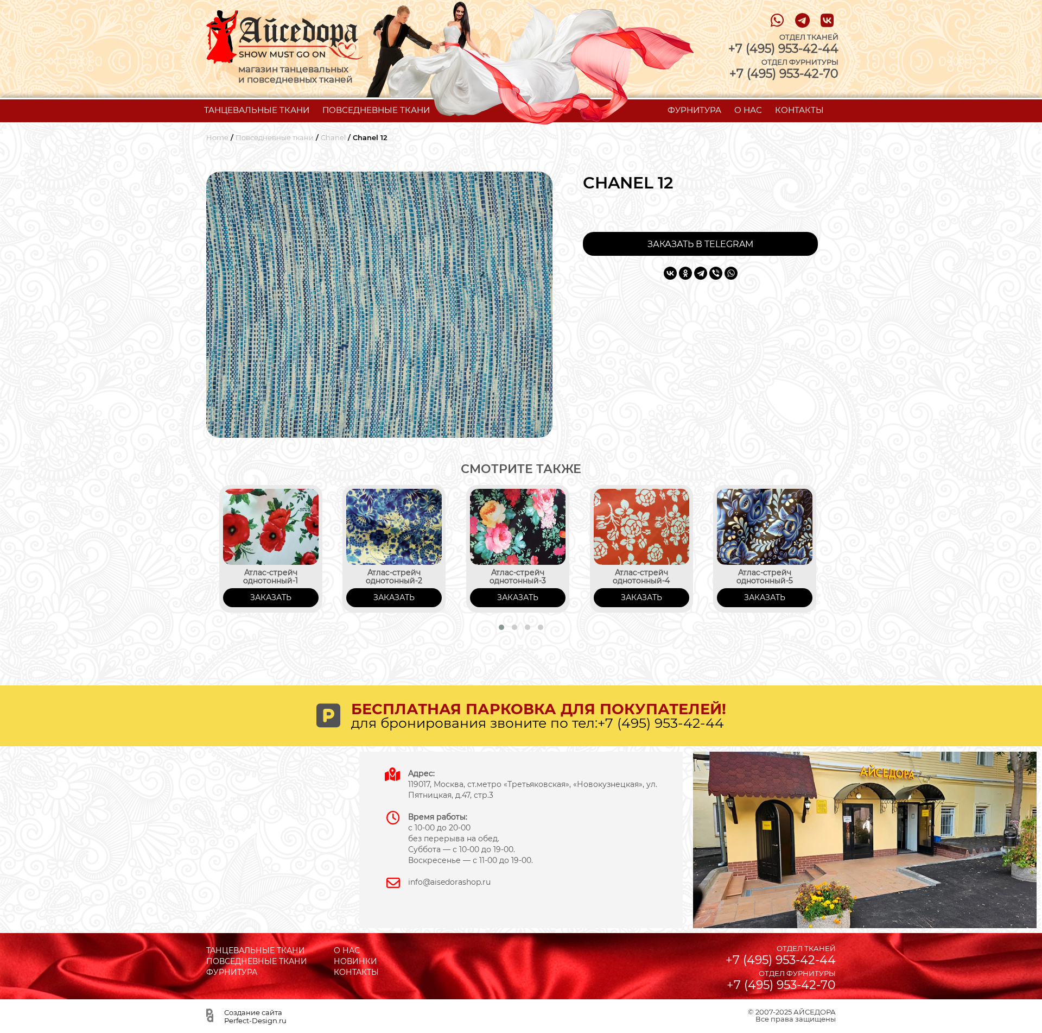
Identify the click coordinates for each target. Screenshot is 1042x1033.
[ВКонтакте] (670, 273)
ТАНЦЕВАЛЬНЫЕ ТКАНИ (256, 110)
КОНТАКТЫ (799, 110)
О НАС (748, 110)
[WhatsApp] (731, 273)
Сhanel (333, 138)
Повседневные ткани (275, 138)
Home (217, 138)
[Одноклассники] (685, 273)
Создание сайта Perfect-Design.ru (255, 1016)
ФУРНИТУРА (694, 110)
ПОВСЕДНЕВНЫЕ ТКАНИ (376, 110)
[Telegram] (700, 273)
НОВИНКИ (355, 961)
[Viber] (715, 273)
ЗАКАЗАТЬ (270, 597)
